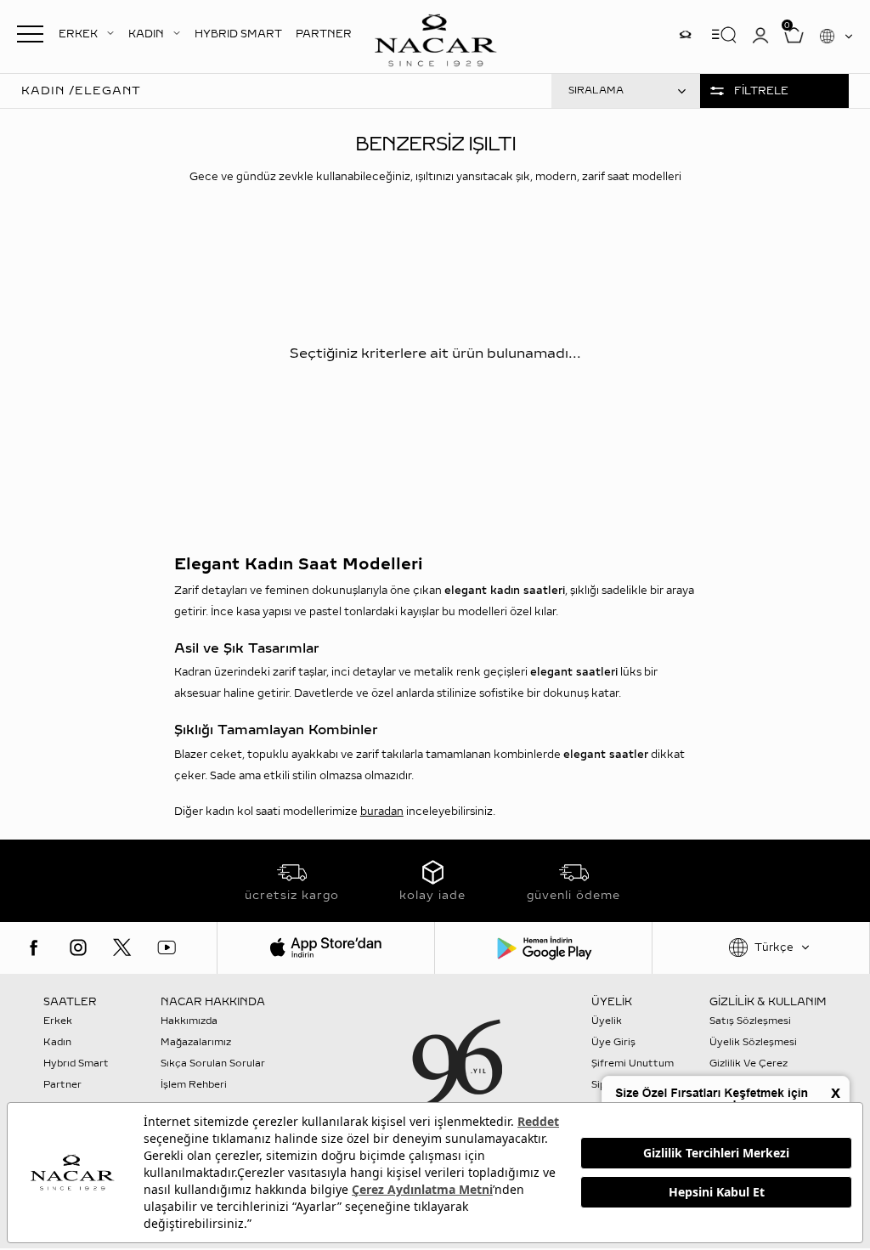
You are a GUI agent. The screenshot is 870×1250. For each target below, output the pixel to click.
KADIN (146, 34)
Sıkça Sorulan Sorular (213, 1063)
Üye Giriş (613, 1042)
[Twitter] (122, 947)
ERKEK (78, 34)
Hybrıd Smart (76, 1063)
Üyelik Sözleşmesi (753, 1042)
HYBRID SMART (238, 34)
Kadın (57, 1042)
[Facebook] (34, 947)
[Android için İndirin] (543, 947)
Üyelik (606, 1021)
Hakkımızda (189, 1021)
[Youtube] (166, 947)
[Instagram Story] (685, 34)
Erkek (57, 1021)
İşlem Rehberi (194, 1084)
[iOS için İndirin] (326, 947)
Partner (62, 1084)
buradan (382, 811)
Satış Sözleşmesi (750, 1021)
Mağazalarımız (196, 1042)
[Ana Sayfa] (435, 38)
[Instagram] (78, 947)
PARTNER (324, 34)
